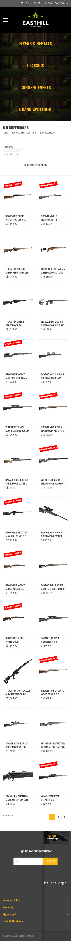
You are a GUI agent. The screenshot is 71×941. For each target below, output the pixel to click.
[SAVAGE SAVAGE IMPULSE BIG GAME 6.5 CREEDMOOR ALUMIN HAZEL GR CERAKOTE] (53, 566)
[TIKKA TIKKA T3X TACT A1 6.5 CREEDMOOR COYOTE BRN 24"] (53, 249)
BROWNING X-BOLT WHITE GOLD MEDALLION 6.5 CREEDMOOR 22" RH (15, 640)
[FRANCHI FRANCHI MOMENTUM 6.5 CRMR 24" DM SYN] (18, 776)
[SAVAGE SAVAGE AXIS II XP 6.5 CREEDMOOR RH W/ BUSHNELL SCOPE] (53, 355)
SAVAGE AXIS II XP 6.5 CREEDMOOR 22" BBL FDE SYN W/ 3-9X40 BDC (16, 481)
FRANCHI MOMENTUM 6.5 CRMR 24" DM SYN (17, 798)
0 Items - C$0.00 (33, 3)
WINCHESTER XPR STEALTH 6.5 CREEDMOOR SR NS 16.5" (50, 798)
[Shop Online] (41, 19)
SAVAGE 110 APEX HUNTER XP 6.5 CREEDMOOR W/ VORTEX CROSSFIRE (51, 640)
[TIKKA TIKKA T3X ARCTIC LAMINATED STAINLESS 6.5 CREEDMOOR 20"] (18, 249)
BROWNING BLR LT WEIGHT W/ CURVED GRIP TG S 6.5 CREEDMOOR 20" (15, 218)
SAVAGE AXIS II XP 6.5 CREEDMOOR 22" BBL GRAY (16, 745)
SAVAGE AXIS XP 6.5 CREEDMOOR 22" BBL (51, 534)
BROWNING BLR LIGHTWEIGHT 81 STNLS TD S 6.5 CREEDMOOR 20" (50, 218)
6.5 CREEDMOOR (47, 133)
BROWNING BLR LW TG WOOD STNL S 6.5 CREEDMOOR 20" (52, 692)
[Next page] (64, 817)
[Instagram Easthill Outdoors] (42, 872)
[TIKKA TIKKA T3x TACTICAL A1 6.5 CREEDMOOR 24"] (18, 671)
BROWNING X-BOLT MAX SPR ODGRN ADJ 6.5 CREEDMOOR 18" (16, 376)
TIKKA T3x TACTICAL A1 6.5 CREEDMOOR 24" (17, 692)
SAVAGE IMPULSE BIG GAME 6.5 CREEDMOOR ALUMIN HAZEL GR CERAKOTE (52, 587)
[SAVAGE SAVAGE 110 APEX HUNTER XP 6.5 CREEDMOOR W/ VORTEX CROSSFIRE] (53, 618)
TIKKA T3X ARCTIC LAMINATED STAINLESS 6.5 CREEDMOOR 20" (17, 271)
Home (5, 133)
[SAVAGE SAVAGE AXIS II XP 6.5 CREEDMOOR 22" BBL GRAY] (18, 724)
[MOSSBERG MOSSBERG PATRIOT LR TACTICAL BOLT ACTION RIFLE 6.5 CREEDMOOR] (53, 724)
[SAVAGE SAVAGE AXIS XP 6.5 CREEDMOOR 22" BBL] (53, 513)
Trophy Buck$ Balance (58, 3)
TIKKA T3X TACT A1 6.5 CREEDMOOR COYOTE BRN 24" (53, 271)
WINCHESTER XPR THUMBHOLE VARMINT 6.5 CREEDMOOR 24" (53, 481)
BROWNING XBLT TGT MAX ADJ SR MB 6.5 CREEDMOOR (16, 534)
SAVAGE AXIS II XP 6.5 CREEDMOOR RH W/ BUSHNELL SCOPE (52, 376)
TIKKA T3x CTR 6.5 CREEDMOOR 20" (14, 323)
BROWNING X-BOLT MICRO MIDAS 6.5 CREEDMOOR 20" (15, 587)
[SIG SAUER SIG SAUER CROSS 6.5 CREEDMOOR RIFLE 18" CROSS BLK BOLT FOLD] (53, 302)
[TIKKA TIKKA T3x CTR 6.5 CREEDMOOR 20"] (18, 302)
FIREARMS (14, 133)
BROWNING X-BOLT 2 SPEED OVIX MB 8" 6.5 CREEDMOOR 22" (52, 429)
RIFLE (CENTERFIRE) (29, 133)
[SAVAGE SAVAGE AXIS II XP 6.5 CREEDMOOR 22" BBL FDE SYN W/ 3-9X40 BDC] (18, 460)
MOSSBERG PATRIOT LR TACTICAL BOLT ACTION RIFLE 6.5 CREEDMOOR (53, 745)
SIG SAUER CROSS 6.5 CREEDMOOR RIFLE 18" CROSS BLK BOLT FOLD (52, 323)
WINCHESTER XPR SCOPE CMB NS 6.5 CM (17, 429)
